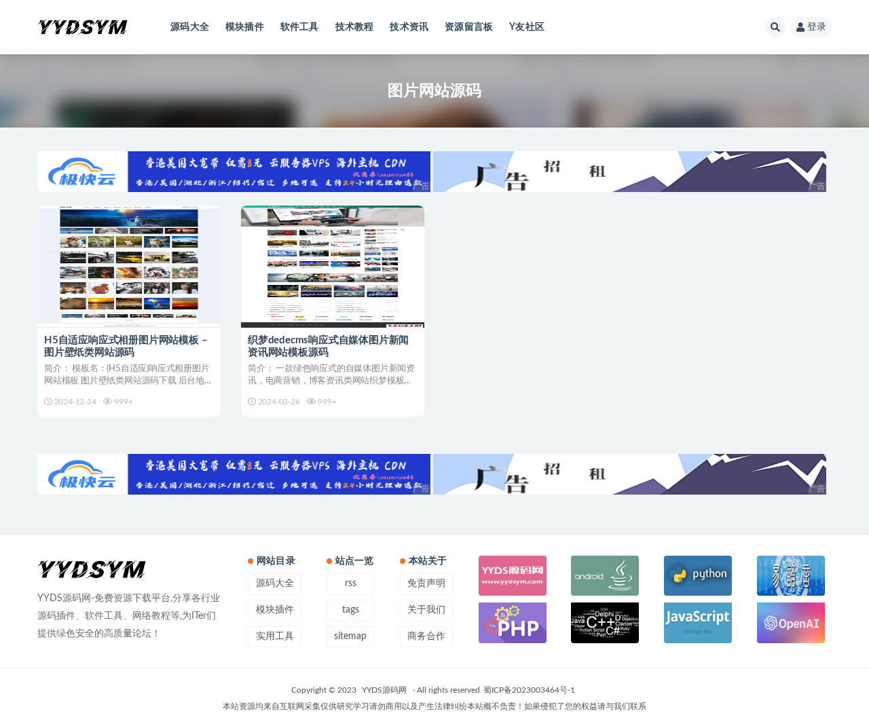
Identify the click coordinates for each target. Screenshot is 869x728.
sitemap (350, 636)
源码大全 (189, 27)
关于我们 (426, 610)
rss (350, 583)
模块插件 (244, 27)
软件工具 (299, 27)
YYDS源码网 (384, 690)
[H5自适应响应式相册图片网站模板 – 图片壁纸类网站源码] (129, 267)
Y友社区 (526, 27)
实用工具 (275, 636)
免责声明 (426, 583)
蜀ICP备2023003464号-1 (529, 690)
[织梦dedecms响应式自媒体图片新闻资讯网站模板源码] (332, 267)
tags (350, 610)
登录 (816, 27)
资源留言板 (469, 27)
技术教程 (354, 27)
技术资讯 (409, 27)
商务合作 (426, 636)
